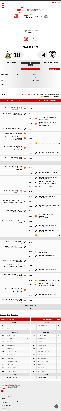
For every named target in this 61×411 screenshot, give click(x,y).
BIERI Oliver (41, 342)
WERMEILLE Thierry (12, 368)
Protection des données (7, 394)
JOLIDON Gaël (11, 338)
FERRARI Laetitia (11, 329)
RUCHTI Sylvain (11, 364)
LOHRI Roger (41, 371)
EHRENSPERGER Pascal (44, 351)
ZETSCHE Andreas (42, 325)
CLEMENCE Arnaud (12, 342)
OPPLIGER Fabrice (12, 361)
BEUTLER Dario (42, 335)
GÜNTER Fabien (11, 351)
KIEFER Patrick (42, 345)
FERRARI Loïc (10, 348)
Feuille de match (55, 69)
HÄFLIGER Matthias (43, 361)
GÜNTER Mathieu (12, 355)
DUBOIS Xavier (11, 325)
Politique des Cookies (6, 396)
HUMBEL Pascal (42, 364)
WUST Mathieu (11, 335)
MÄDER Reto (41, 338)
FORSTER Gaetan (11, 371)
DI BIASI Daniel (42, 355)
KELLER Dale (41, 348)
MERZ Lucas (10, 358)
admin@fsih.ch (5, 408)
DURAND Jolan (11, 345)
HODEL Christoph (42, 358)
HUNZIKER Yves (42, 368)
